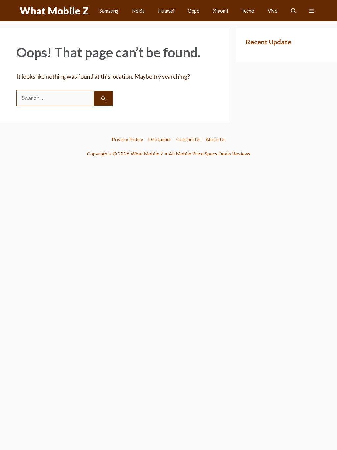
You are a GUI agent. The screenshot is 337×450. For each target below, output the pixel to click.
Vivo (273, 11)
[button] (293, 10)
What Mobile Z (54, 10)
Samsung (109, 11)
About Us (216, 139)
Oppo (194, 11)
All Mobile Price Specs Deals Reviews (209, 153)
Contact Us (188, 139)
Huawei (166, 11)
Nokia (138, 11)
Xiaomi (220, 11)
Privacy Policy (127, 139)
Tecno (247, 11)
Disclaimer (159, 139)
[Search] (103, 98)
